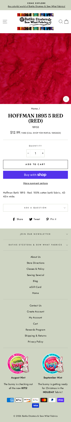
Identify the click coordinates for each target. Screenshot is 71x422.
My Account (35, 317)
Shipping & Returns (35, 335)
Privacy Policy (35, 341)
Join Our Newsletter (35, 234)
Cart (35, 323)
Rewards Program (35, 329)
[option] (35, 5)
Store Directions (35, 263)
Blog (35, 281)
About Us (36, 257)
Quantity (35, 145)
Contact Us (35, 305)
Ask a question (35, 207)
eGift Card (35, 287)
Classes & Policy (35, 269)
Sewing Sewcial (35, 275)
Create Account (35, 311)
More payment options (35, 183)
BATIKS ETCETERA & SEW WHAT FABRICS (35, 244)
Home (34, 108)
